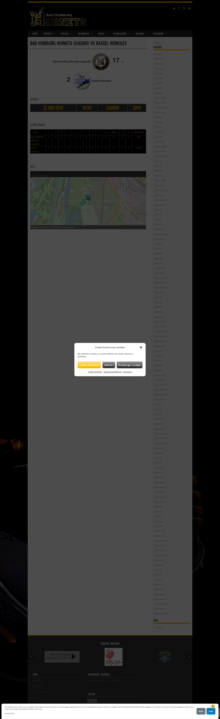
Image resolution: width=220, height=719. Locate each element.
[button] (140, 347)
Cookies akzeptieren (89, 364)
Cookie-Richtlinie (95, 371)
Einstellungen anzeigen (129, 364)
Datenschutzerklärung (113, 371)
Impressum (127, 371)
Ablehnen (108, 364)
